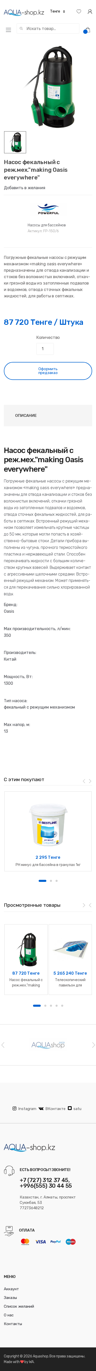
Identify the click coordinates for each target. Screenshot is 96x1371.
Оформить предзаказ (48, 371)
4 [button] (57, 1006)
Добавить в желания (24, 187)
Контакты (13, 1324)
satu (77, 1108)
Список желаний (19, 1306)
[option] (48, 87)
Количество (48, 337)
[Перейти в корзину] (89, 29)
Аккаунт (11, 1289)
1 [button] (42, 881)
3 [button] (57, 881)
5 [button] (62, 1006)
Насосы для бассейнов (47, 225)
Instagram (27, 1108)
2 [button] (51, 881)
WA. (32, 1362)
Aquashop (40, 1356)
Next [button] (93, 1044)
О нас (9, 1315)
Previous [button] (2, 1044)
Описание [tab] (26, 415)
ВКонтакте (55, 1108)
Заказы (10, 1297)
